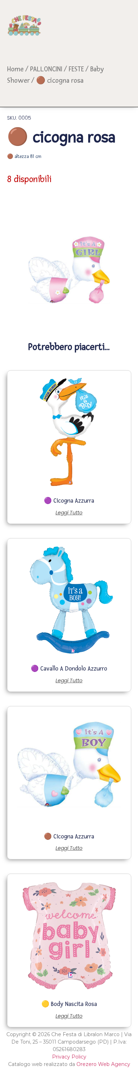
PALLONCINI (46, 69)
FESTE (76, 69)
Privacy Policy (69, 1057)
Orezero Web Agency (103, 1064)
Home (15, 69)
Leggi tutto (69, 512)
